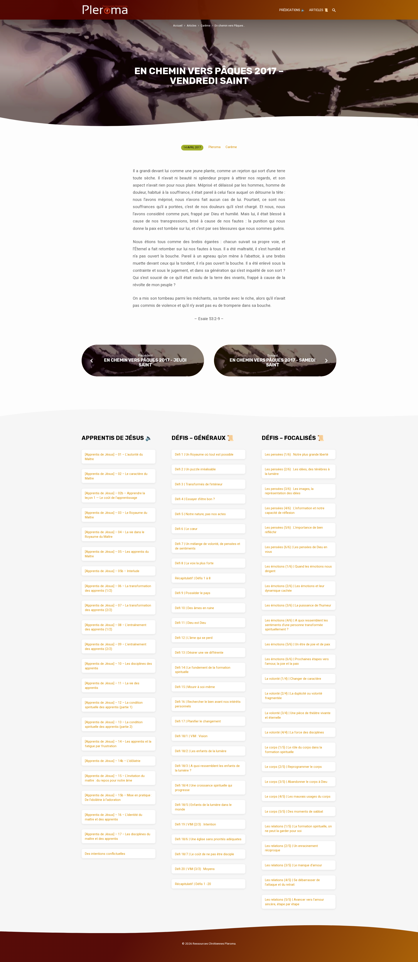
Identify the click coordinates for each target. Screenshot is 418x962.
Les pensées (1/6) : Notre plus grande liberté (296, 454)
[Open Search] (334, 10)
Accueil (177, 25)
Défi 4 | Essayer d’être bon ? (195, 499)
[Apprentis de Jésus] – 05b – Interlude (112, 571)
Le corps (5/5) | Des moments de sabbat (294, 811)
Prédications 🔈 (292, 10)
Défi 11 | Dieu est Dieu (190, 623)
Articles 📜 (318, 10)
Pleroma (214, 147)
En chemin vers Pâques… (230, 25)
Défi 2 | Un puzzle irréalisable (195, 469)
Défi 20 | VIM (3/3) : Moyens (195, 869)
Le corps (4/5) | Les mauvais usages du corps (297, 796)
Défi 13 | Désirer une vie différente (199, 653)
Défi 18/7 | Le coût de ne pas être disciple (204, 854)
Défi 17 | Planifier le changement (198, 721)
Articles (191, 25)
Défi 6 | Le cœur (186, 529)
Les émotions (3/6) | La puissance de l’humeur (298, 605)
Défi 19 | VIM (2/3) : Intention (195, 824)
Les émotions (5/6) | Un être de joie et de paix (297, 644)
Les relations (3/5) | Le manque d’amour (293, 865)
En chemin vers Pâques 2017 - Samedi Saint (272, 362)
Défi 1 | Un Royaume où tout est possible (204, 454)
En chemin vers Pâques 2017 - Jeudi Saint (145, 362)
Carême (205, 25)
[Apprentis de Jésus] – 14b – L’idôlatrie (112, 761)
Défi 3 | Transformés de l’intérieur (198, 484)
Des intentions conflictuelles (105, 854)
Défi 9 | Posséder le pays (192, 593)
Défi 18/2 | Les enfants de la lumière (200, 751)
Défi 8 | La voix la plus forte (194, 563)
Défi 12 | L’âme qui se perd (193, 638)
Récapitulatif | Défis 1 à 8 (193, 578)
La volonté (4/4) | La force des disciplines (294, 732)
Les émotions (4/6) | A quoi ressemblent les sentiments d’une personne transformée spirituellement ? (296, 624)
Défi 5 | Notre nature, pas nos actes (200, 514)
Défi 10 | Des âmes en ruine (194, 608)
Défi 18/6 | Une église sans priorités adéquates (208, 839)
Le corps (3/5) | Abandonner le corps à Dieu (296, 782)
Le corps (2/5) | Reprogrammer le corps (293, 767)
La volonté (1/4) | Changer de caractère (293, 679)
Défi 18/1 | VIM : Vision (191, 736)
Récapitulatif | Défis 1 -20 (193, 884)
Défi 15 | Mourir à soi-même (195, 687)
